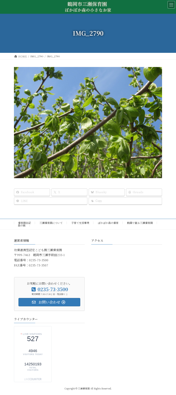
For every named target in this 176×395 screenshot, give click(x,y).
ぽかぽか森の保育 (108, 223)
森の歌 (22, 225)
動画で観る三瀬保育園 (140, 223)
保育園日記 (24, 223)
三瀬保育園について (51, 223)
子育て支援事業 (80, 223)
